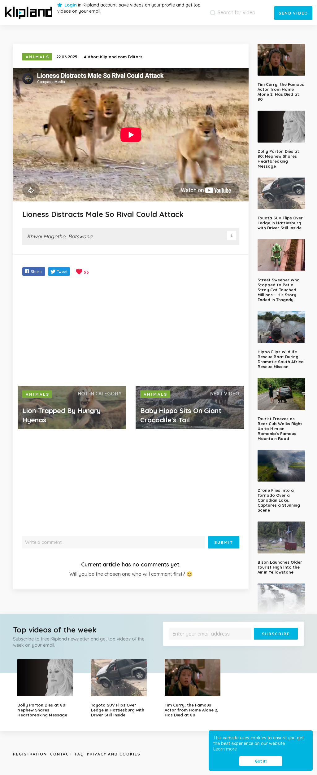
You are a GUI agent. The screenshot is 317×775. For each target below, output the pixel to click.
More (273, 644)
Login (70, 5)
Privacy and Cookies (114, 754)
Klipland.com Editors (121, 56)
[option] (49, 688)
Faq (79, 754)
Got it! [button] (261, 761)
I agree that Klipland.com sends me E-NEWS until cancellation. (225, 644)
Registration (30, 754)
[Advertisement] (131, 331)
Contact (61, 754)
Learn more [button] (225, 749)
